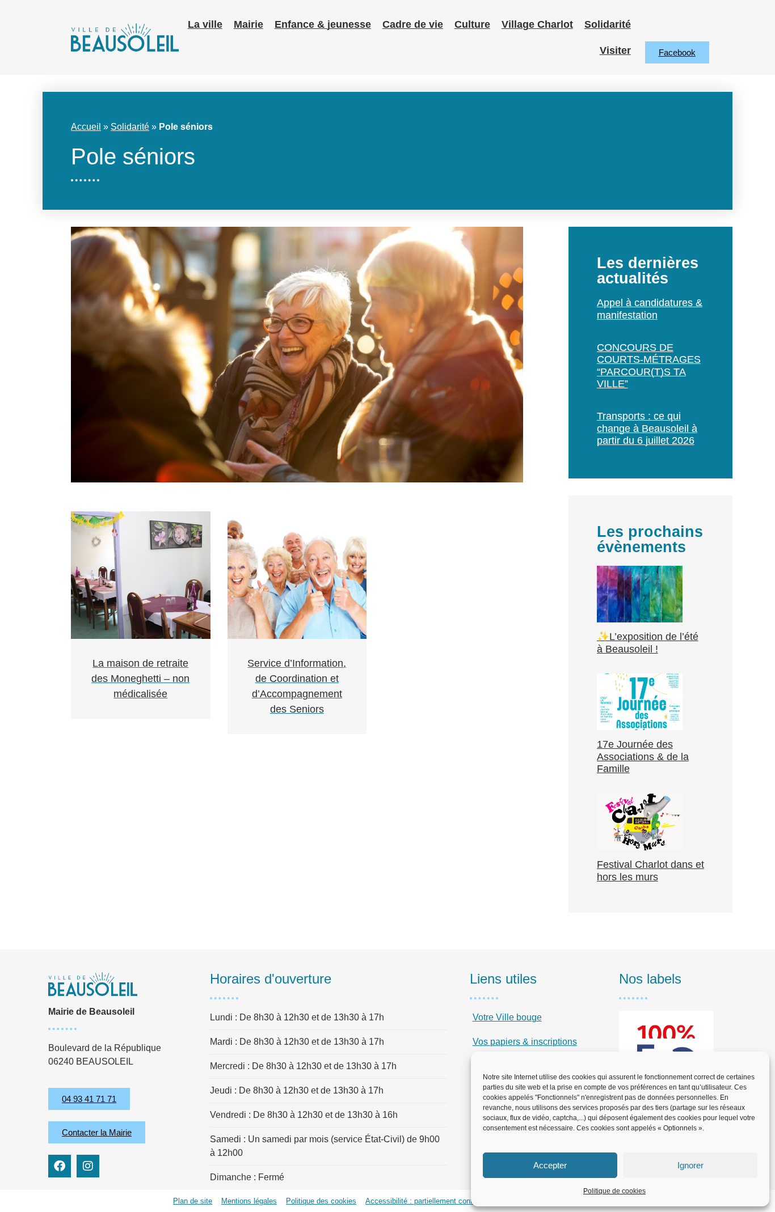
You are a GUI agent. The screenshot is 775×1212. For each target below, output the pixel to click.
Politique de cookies (614, 1191)
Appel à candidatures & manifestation (649, 309)
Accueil (86, 127)
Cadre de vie (412, 24)
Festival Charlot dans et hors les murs (650, 871)
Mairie (248, 24)
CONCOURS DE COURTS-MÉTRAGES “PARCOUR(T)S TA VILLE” (649, 366)
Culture (472, 24)
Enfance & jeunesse (323, 24)
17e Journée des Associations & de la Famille (643, 756)
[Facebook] (59, 1166)
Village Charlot (537, 24)
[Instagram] (88, 1166)
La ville (205, 24)
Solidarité (607, 24)
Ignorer (690, 1165)
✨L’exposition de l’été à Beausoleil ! (647, 643)
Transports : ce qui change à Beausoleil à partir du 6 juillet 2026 (647, 428)
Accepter (550, 1165)
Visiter (615, 50)
